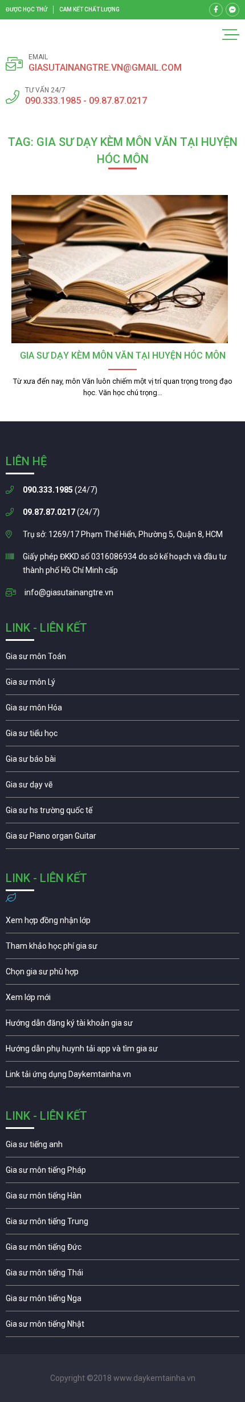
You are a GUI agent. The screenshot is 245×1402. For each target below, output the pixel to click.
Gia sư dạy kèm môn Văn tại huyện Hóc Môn (123, 355)
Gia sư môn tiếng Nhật (122, 1326)
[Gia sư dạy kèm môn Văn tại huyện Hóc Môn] (122, 269)
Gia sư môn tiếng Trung (122, 1224)
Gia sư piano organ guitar (122, 838)
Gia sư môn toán (122, 659)
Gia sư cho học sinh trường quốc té (122, 813)
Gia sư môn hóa (122, 710)
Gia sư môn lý (122, 684)
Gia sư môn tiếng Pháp (122, 1172)
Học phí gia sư (122, 948)
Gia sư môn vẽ (122, 787)
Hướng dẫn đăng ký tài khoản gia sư (122, 1025)
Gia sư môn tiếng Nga (122, 1077)
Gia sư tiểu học (122, 736)
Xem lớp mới (122, 1000)
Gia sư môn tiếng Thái (122, 1275)
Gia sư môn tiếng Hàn (122, 1198)
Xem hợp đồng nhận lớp (122, 923)
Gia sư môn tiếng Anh (122, 1147)
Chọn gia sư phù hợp (122, 974)
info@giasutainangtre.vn (68, 592)
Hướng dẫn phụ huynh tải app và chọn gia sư (122, 1051)
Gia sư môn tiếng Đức (122, 1249)
